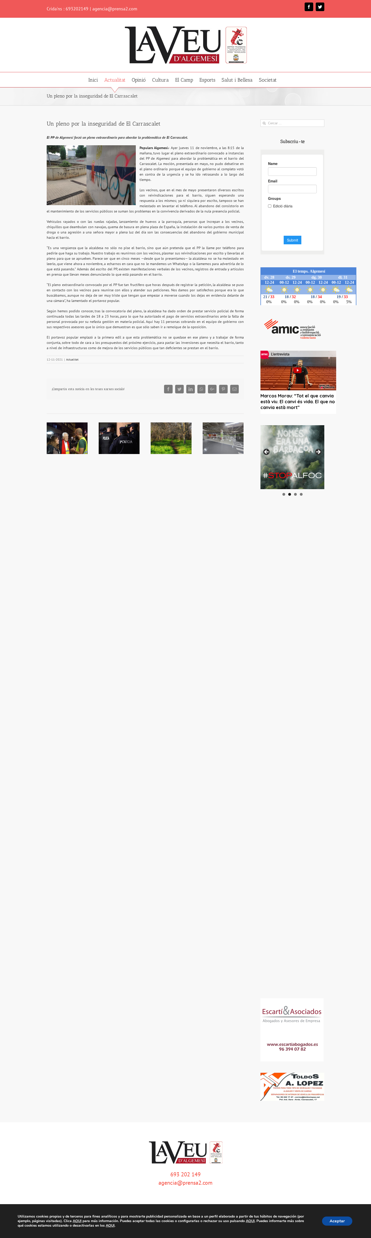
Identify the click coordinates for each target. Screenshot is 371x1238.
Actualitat (72, 359)
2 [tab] (289, 494)
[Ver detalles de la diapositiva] (292, 457)
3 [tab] (295, 494)
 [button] (267, 452)
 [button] (318, 452)
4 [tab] (301, 494)
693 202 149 (185, 1174)
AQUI (77, 1221)
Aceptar (337, 1221)
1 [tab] (283, 494)
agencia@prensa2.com (114, 9)
